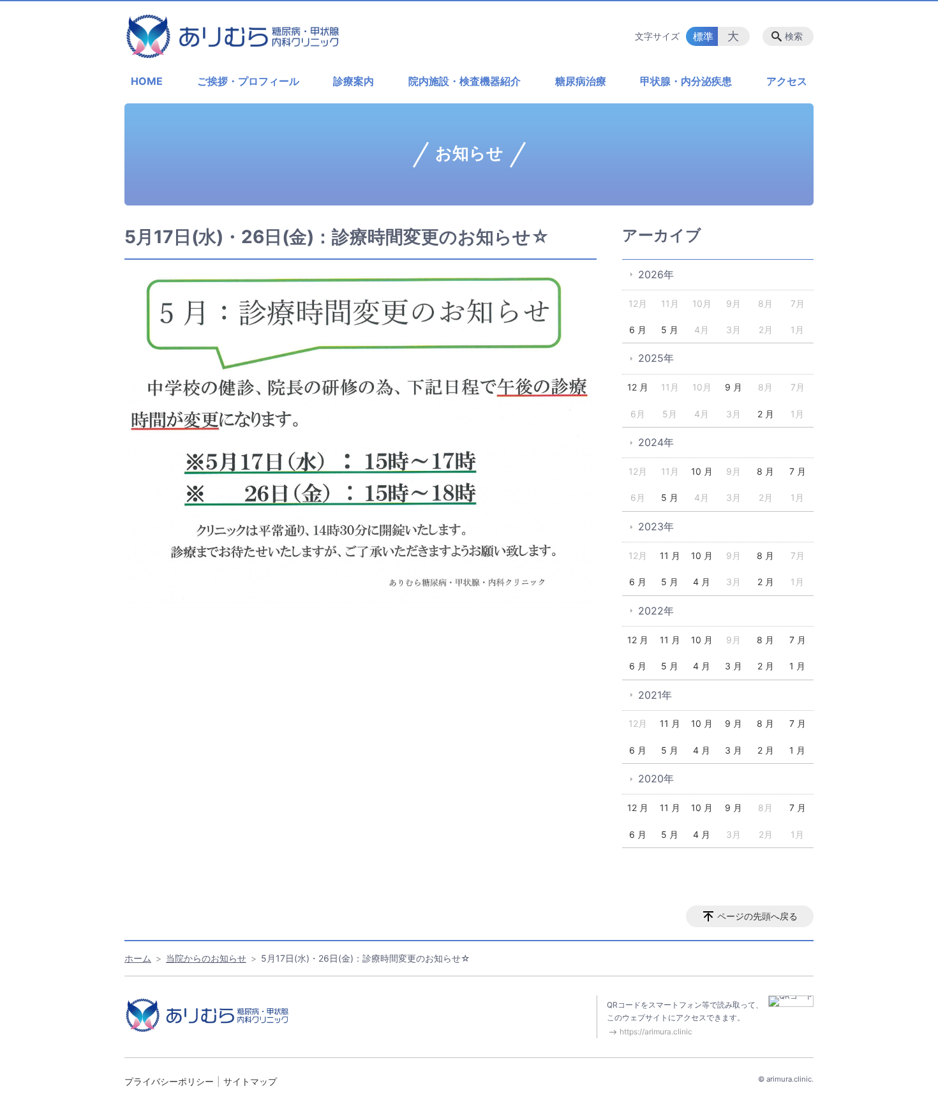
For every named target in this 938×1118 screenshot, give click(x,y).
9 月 (733, 387)
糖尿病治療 (580, 81)
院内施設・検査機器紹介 (464, 81)
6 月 (637, 329)
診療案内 (353, 81)
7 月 (797, 471)
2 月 (765, 413)
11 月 (670, 555)
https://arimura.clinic (656, 1031)
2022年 (656, 610)
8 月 (765, 471)
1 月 (797, 665)
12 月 (637, 387)
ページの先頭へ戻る (757, 916)
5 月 (669, 329)
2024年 (656, 442)
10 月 (702, 471)
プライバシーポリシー (169, 1081)
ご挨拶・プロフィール (248, 81)
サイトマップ (250, 1081)
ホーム (137, 958)
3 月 (733, 665)
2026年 (656, 274)
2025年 (656, 358)
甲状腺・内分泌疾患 (686, 81)
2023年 (656, 526)
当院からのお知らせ (206, 958)
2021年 (655, 695)
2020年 (656, 778)
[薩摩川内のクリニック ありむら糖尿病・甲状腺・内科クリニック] (232, 36)
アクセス (786, 81)
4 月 (701, 581)
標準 (703, 36)
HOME (147, 81)
